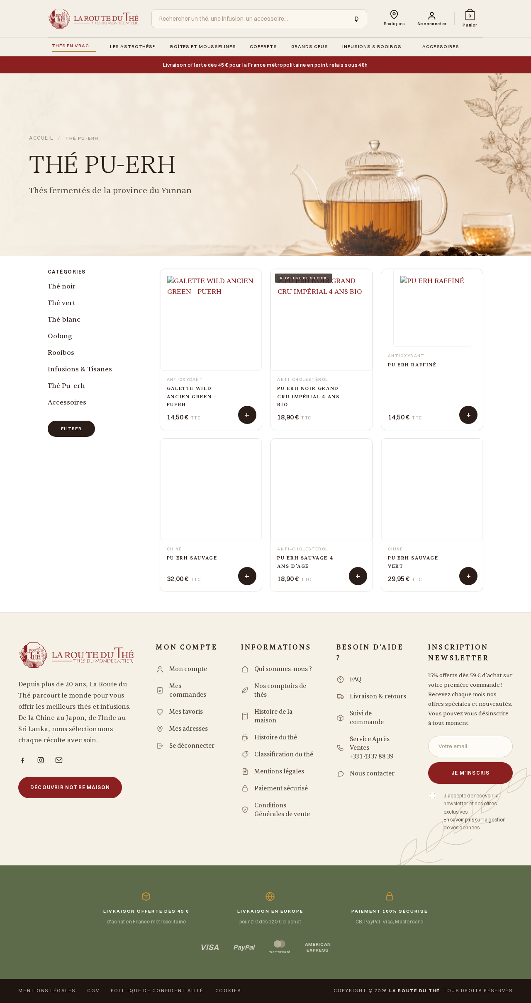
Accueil (41, 138)
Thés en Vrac (70, 45)
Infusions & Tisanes (80, 369)
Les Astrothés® (133, 46)
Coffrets (263, 46)
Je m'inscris (470, 773)
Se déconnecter (191, 746)
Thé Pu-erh (66, 386)
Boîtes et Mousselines (203, 46)
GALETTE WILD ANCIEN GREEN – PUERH (192, 396)
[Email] (59, 760)
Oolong (60, 336)
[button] (432, 19)
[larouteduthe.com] (93, 19)
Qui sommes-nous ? (283, 669)
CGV (93, 990)
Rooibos (61, 353)
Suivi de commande (367, 718)
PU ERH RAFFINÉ (412, 365)
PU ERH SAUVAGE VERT (413, 562)
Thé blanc (64, 319)
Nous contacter (372, 774)
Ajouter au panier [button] (247, 415)
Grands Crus (310, 46)
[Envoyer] (354, 19)
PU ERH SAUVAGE (192, 558)
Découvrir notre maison (70, 787)
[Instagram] (41, 760)
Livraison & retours (378, 696)
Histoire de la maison (273, 716)
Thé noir (62, 286)
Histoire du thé (275, 737)
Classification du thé (283, 754)
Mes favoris (186, 712)
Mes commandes (187, 690)
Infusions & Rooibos (372, 46)
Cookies (228, 990)
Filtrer (71, 428)
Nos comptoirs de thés (280, 690)
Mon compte (188, 669)
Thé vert (62, 303)
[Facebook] (22, 760)
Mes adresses (188, 729)
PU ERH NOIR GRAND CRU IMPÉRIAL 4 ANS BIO (308, 396)
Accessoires (440, 46)
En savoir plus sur (462, 819)
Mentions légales (279, 771)
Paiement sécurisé (281, 788)
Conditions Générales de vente (282, 810)
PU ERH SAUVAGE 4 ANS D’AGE (305, 562)
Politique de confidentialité (157, 990)
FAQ (355, 679)
